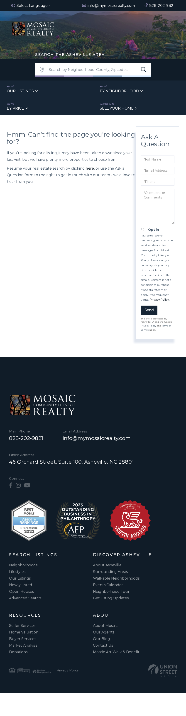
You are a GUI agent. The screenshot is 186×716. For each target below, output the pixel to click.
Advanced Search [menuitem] (25, 598)
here (90, 168)
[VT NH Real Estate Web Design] (162, 670)
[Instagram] (18, 485)
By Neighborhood (119, 91)
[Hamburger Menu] (171, 29)
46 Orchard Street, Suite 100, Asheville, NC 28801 (71, 462)
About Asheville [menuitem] (107, 565)
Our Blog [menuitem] (101, 639)
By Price (15, 108)
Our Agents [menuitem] (103, 632)
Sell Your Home (117, 108)
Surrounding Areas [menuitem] (110, 572)
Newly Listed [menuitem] (20, 585)
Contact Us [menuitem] (103, 645)
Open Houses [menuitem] (21, 591)
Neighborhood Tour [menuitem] (111, 591)
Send (149, 310)
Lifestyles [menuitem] (17, 572)
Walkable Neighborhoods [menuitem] (116, 578)
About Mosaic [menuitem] (105, 625)
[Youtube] (27, 485)
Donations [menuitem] (18, 652)
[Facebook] (10, 485)
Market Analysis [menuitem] (23, 645)
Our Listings (20, 91)
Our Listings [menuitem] (20, 578)
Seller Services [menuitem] (22, 625)
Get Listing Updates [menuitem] (111, 598)
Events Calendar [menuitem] (108, 585)
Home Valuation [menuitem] (23, 632)
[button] (143, 70)
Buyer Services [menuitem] (22, 639)
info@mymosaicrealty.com (97, 438)
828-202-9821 (26, 438)
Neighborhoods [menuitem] (23, 565)
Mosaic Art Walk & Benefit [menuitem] (116, 652)
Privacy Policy (159, 299)
